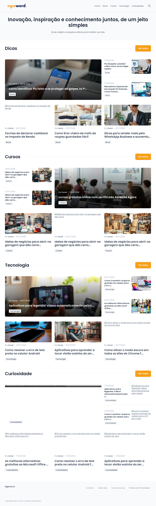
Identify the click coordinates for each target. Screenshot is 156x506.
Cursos (113, 6)
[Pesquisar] (149, 6)
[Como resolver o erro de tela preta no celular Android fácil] (78, 436)
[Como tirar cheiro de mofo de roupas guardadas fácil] (78, 124)
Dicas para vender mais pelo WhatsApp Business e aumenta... (127, 135)
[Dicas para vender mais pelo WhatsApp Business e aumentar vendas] (127, 124)
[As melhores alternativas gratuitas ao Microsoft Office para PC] (141, 306)
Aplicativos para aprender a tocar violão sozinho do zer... (75, 352)
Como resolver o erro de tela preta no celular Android (25, 352)
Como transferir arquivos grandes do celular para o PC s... (117, 283)
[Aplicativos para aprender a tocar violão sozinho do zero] (127, 436)
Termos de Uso (118, 488)
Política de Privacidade (139, 488)
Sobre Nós (102, 488)
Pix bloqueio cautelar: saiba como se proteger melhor (116, 66)
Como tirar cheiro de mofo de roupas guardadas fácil (75, 135)
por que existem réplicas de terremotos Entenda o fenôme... (51, 416)
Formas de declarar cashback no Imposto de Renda (26, 135)
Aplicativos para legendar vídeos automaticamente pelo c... (51, 306)
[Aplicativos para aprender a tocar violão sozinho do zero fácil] (78, 341)
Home (97, 6)
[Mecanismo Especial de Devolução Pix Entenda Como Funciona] (141, 89)
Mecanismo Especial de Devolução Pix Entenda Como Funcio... (116, 89)
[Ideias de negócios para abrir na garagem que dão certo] (42, 175)
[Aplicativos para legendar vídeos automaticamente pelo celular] (141, 392)
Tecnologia (124, 6)
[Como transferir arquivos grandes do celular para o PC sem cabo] (141, 283)
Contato (90, 488)
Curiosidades (138, 6)
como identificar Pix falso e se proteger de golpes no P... (48, 89)
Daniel (14, 84)
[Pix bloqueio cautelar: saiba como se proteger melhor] (141, 66)
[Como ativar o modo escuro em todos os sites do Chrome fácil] (127, 325)
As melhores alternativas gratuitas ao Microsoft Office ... (116, 306)
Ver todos (143, 48)
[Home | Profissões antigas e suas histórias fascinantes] (22, 6)
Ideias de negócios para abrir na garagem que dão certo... (17, 175)
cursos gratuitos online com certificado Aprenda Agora (97, 197)
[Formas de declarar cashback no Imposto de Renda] (28, 108)
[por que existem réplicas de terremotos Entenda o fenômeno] (53, 386)
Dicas (105, 6)
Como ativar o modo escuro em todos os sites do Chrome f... (126, 352)
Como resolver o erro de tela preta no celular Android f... (74, 462)
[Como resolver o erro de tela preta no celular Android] (28, 341)
